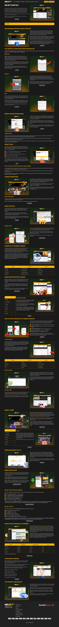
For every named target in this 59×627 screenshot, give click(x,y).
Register (46, 1)
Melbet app (7, 472)
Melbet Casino (32, 412)
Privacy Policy (18, 611)
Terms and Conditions (19, 609)
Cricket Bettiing (7, 297)
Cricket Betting (18, 616)
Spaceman (31, 418)
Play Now (29, 447)
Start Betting (17, 291)
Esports (6, 313)
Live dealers (7, 432)
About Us (17, 608)
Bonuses (23, 1)
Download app (51, 1)
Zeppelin (36, 418)
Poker (6, 444)
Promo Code (27, 1)
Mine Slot (45, 417)
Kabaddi (6, 299)
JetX (34, 418)
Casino (36, 1)
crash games (37, 414)
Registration (18, 1)
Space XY (42, 417)
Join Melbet (42, 45)
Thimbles (42, 418)
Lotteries (6, 437)
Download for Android (30, 504)
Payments (32, 1)
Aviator (6, 439)
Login (17, 163)
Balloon (49, 417)
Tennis (6, 306)
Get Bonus (17, 19)
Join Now (16, 220)
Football (6, 304)
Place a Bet (17, 106)
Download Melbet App (17, 484)
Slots (6, 430)
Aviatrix (39, 417)
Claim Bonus (29, 203)
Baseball (6, 308)
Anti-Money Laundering (19, 614)
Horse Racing (7, 301)
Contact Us (17, 606)
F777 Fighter (52, 417)
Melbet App (42, 462)
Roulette (6, 441)
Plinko (39, 418)
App (14, 1)
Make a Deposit (42, 85)
